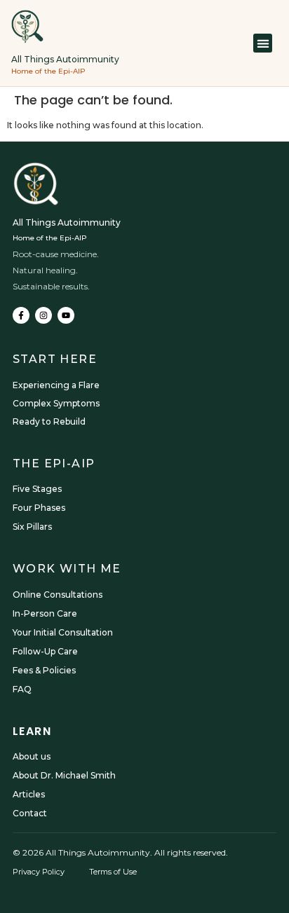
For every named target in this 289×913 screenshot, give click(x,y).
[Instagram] (43, 315)
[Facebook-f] (21, 315)
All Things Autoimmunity (65, 59)
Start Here (55, 359)
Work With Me (67, 568)
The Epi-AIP (54, 463)
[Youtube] (66, 315)
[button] (262, 43)
